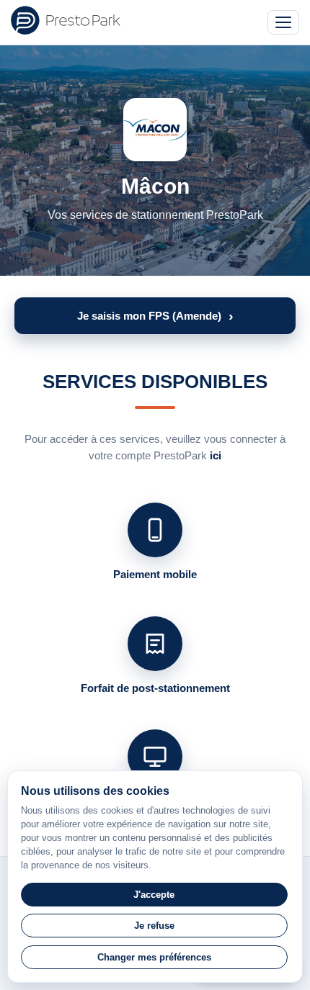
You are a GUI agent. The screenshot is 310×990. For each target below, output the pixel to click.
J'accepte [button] (153, 894)
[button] (155, 315)
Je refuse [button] (154, 925)
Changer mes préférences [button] (154, 957)
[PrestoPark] (65, 20)
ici (215, 455)
